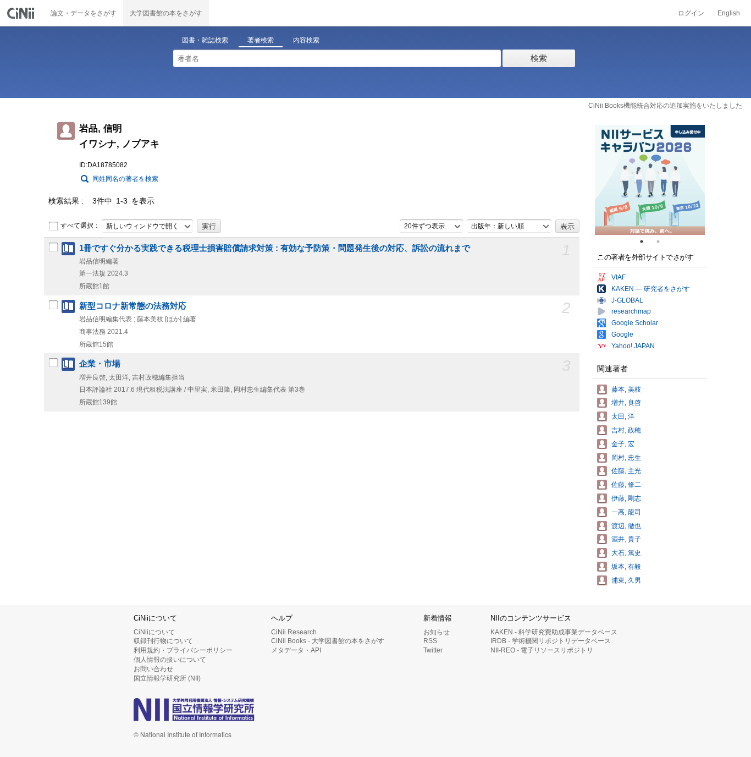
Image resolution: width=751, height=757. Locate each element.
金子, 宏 (622, 444)
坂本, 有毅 (626, 567)
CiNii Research (294, 632)
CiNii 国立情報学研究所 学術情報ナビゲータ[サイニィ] (22, 13)
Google (622, 334)
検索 (539, 58)
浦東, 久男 (626, 580)
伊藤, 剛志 (626, 498)
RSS (430, 641)
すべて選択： (80, 225)
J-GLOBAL (627, 300)
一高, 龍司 (626, 512)
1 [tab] (645, 241)
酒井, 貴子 (626, 539)
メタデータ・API (296, 650)
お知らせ (436, 632)
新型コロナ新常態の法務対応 (132, 305)
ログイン (691, 13)
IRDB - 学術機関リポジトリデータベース (550, 641)
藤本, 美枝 (626, 389)
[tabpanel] (649, 180)
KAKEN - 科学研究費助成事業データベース (553, 632)
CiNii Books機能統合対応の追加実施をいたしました (665, 105)
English (728, 13)
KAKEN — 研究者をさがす (650, 289)
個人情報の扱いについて (170, 659)
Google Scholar (634, 323)
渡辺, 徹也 (626, 526)
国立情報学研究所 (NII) (167, 678)
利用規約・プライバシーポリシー (183, 650)
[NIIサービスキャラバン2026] (650, 180)
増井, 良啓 (626, 403)
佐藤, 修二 (626, 485)
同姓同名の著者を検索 (125, 179)
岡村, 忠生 (626, 458)
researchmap (631, 311)
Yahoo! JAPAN (633, 346)
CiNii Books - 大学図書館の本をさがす (327, 641)
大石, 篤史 (626, 553)
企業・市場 (99, 363)
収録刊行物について (163, 641)
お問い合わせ (153, 669)
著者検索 (260, 40)
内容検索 (306, 40)
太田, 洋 (622, 416)
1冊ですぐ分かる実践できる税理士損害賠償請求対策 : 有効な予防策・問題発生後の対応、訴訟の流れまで (274, 248)
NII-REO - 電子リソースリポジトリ (541, 650)
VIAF (618, 277)
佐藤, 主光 (626, 471)
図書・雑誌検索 (205, 40)
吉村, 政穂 (626, 430)
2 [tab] (662, 241)
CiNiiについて (154, 632)
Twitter (433, 650)
